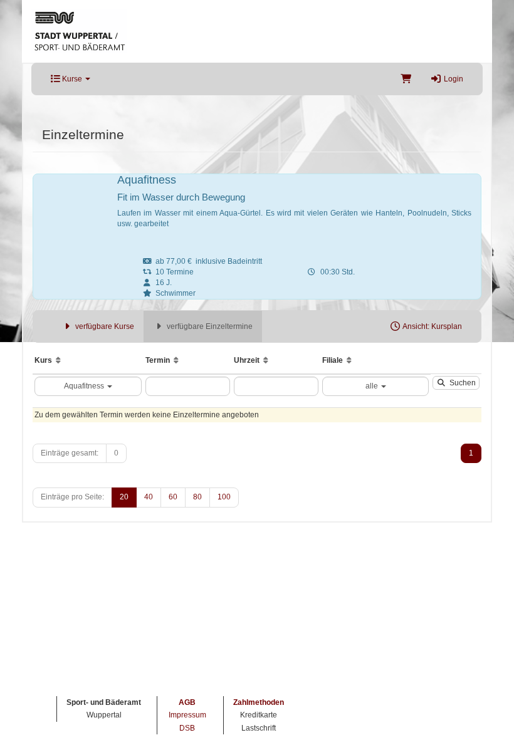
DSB (187, 728)
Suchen (461, 382)
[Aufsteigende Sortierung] (58, 360)
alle (372, 386)
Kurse (72, 79)
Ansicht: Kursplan (431, 326)
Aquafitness (85, 386)
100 (224, 496)
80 (197, 496)
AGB (187, 702)
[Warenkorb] (406, 79)
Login (452, 79)
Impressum (187, 715)
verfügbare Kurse (103, 326)
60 (173, 496)
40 (148, 496)
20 (124, 496)
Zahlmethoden (258, 702)
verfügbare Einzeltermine (209, 326)
